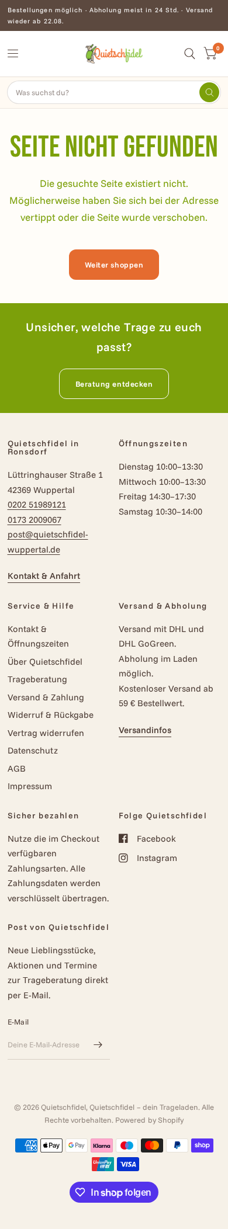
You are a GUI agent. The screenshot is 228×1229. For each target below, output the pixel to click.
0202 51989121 (37, 504)
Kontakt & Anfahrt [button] (44, 575)
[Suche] (189, 54)
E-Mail (18, 1021)
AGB (17, 768)
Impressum (30, 785)
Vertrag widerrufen (46, 732)
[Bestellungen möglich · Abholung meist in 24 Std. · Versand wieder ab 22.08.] (114, 15)
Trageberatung (37, 679)
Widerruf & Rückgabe (51, 714)
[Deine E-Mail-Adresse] (98, 1044)
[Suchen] (209, 92)
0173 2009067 (34, 519)
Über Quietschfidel (45, 661)
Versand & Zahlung (46, 697)
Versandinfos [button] (145, 729)
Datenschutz (33, 750)
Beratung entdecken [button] (114, 383)
